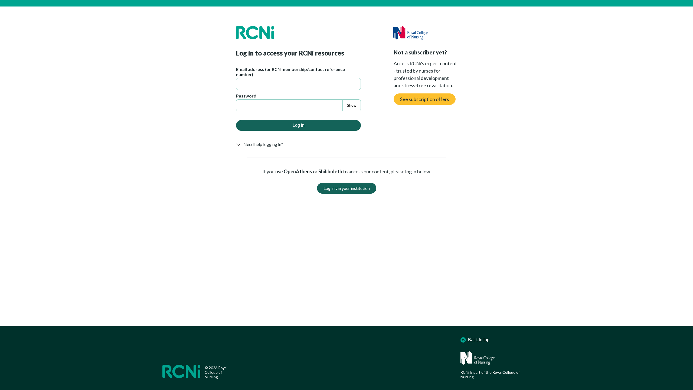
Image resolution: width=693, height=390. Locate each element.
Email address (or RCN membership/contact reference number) (290, 72)
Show (351, 105)
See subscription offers (424, 99)
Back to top (478, 339)
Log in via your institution (346, 188)
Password (246, 95)
